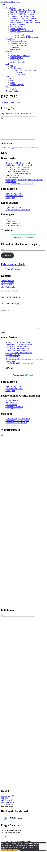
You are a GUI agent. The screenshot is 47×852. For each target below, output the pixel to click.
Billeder (13, 66)
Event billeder (15, 60)
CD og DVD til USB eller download (23, 20)
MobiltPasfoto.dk (11, 400)
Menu (3, 4)
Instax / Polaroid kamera (18, 45)
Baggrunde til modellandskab (25, 70)
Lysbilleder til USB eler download (22, 12)
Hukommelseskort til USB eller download (25, 22)
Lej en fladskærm (11, 425)
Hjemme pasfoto (11, 403)
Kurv (12, 81)
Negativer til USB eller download (22, 14)
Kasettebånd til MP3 (17, 24)
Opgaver (8, 51)
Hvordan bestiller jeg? (18, 29)
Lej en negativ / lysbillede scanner (27, 37)
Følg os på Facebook (13, 264)
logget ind (14, 148)
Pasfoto (12, 54)
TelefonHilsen (15, 49)
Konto (12, 83)
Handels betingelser (17, 85)
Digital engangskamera (18, 41)
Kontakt (13, 89)
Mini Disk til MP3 (16, 27)
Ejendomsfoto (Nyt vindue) (20, 56)
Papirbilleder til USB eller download (23, 18)
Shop (7, 76)
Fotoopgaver (14, 47)
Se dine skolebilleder (17, 62)
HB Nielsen (27, 114)
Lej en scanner (15, 33)
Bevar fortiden (10, 8)
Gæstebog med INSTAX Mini (16, 423)
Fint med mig (6, 850)
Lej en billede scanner (22, 35)
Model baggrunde (16, 68)
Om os (7, 87)
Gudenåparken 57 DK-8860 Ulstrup (7, 282)
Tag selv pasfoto (11, 405)
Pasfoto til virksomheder (14, 407)
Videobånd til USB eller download (22, 10)
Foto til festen (10, 39)
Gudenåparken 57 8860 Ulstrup (7, 797)
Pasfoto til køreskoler (13, 409)
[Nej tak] (19, 850)
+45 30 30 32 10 (7, 285)
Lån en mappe (20, 74)
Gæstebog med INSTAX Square (17, 421)
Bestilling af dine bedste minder (21, 31)
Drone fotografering (17, 58)
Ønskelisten (19, 72)
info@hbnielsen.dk (8, 287)
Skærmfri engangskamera (19, 43)
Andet (7, 64)
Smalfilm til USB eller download (22, 16)
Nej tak (14, 850)
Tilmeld (7, 255)
